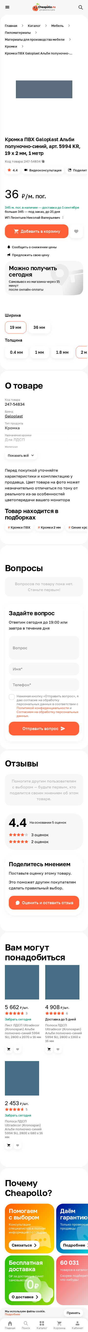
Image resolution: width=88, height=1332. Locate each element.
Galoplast (14, 416)
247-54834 (32, 161)
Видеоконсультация (45, 170)
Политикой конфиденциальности (43, 708)
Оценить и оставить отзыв (47, 902)
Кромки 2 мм (51, 527)
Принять (73, 1313)
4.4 (15, 170)
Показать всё (19, 455)
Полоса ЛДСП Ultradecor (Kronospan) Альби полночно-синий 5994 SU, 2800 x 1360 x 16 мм (63, 1033)
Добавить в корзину (40, 231)
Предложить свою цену (30, 255)
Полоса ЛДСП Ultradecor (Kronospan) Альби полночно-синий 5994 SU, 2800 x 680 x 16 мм (24, 1129)
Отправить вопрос (40, 728)
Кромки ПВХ (20, 527)
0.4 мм (16, 352)
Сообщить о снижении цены (34, 247)
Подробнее (12, 1314)
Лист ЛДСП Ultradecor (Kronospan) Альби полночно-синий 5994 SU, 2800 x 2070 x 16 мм (23, 1031)
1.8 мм (62, 352)
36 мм (39, 327)
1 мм (39, 352)
